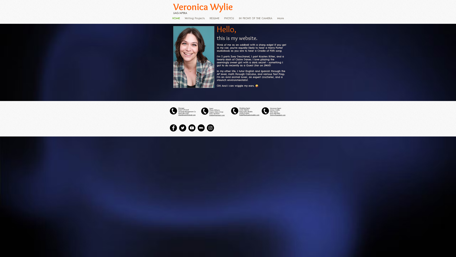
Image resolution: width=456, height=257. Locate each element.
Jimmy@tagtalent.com (277, 115)
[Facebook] (173, 127)
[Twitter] (182, 127)
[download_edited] (201, 127)
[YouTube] (191, 127)
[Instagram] (210, 127)
